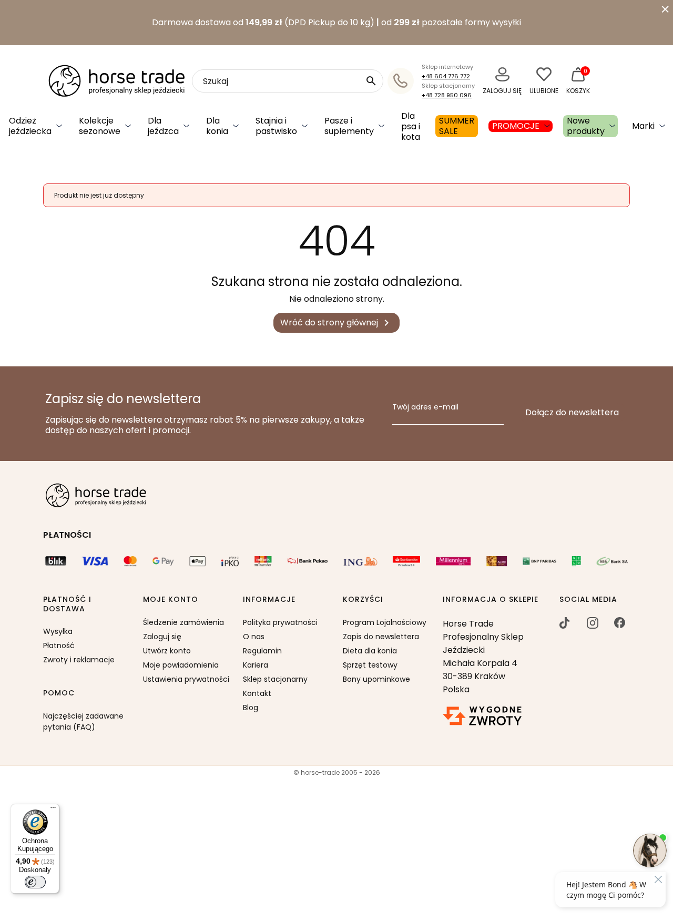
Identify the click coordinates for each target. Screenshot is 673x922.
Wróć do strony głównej (336, 323)
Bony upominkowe (376, 679)
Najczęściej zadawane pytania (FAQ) (83, 721)
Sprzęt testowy (370, 665)
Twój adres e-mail (425, 407)
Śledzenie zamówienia (183, 622)
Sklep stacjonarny (275, 679)
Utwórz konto (167, 651)
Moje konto (170, 600)
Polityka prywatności (280, 622)
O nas (253, 636)
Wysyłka (58, 631)
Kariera (255, 665)
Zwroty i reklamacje (79, 659)
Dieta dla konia (370, 651)
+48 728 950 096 (447, 95)
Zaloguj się (162, 636)
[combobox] (287, 81)
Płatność (59, 645)
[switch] (35, 882)
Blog (250, 707)
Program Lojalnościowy (384, 622)
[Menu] (53, 810)
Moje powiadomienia (181, 665)
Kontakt (257, 693)
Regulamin (262, 651)
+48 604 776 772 (446, 76)
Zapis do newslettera (381, 636)
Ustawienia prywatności (186, 679)
